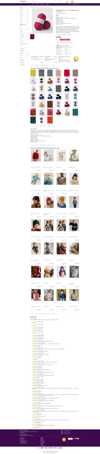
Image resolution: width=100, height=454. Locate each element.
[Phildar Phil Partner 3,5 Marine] (67, 88)
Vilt (20, 27)
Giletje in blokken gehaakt (35, 260)
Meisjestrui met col (47, 306)
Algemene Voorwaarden (47, 451)
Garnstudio (42, 440)
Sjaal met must (58, 283)
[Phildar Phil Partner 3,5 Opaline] (33, 104)
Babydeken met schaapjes (48, 167)
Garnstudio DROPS (23, 43)
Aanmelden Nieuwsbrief (23, 434)
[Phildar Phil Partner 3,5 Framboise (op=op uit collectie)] (67, 80)
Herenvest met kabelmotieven (61, 190)
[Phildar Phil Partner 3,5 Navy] (50, 96)
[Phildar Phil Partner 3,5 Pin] (75, 104)
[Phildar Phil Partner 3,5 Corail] (58, 80)
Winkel (37, 4)
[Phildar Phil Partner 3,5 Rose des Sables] (50, 112)
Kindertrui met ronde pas (60, 236)
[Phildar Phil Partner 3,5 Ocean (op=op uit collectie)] (75, 96)
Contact (21, 439)
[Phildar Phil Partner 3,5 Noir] (58, 96)
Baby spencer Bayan (72, 167)
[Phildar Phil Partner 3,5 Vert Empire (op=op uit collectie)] (33, 120)
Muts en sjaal (46, 283)
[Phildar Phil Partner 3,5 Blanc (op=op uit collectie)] (33, 80)
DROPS (42, 438)
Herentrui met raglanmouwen (36, 167)
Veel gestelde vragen (23, 440)
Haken (21, 17)
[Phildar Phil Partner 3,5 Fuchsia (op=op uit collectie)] (75, 80)
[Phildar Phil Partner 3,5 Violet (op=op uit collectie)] (41, 120)
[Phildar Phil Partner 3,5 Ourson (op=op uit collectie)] (50, 104)
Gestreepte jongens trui (60, 306)
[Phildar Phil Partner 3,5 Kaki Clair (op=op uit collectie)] (58, 88)
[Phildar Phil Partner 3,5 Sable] (67, 112)
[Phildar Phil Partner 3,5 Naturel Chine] (33, 96)
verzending (61, 45)
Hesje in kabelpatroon (47, 260)
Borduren (21, 10)
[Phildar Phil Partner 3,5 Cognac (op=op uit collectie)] (50, 80)
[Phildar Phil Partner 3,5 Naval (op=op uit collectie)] (41, 96)
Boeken (47, 4)
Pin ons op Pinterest (66, 433)
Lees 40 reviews (62, 13)
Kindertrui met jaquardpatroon (48, 236)
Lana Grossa (22, 50)
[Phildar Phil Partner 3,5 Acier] (41, 73)
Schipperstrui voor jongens (73, 236)
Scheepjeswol (22, 62)
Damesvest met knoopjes (73, 306)
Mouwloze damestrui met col (35, 306)
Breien (21, 12)
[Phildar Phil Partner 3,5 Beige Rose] (58, 73)
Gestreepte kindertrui (72, 213)
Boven (32, 65)
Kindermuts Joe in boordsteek (74, 190)
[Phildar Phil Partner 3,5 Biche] (75, 73)
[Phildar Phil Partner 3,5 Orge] (41, 104)
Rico (20, 57)
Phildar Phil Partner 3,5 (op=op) (45, 7)
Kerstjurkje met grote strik (35, 283)
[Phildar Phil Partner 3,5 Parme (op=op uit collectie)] (58, 104)
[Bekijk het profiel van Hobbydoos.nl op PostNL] (70, 439)
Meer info (39, 170)
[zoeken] (60, 2)
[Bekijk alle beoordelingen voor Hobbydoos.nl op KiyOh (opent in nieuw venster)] (68, 2)
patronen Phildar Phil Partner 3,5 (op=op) (66, 34)
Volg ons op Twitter (66, 432)
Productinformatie (42, 65)
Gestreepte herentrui (59, 260)
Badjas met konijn (72, 260)
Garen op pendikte (76, 4)
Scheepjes (42, 445)
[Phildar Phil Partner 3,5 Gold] (41, 88)
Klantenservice (22, 437)
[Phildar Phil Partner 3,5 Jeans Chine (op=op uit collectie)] (50, 88)
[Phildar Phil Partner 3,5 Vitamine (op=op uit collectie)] (50, 120)
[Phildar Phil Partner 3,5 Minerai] (75, 88)
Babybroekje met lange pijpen (36, 190)
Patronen (42, 4)
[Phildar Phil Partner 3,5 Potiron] (33, 112)
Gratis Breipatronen (23, 443)
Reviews (53, 65)
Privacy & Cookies (54, 451)
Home (33, 4)
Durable (21, 41)
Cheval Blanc (22, 36)
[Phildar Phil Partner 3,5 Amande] (50, 73)
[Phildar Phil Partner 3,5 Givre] (33, 88)
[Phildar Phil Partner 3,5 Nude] (67, 96)
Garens (21, 29)
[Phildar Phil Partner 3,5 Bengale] (67, 73)
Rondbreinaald (22, 441)
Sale (70, 4)
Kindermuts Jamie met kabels (61, 213)
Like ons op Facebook (67, 430)
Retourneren (22, 438)
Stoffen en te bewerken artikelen (23, 24)
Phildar (21, 55)
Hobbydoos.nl (32, 7)
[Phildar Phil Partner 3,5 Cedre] (41, 80)
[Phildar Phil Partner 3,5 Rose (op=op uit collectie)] (41, 112)
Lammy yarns (22, 48)
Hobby (21, 19)
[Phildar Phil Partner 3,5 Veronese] (75, 112)
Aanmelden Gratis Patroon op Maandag (26, 435)
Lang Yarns (42, 443)
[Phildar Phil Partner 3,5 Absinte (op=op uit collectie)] (33, 73)
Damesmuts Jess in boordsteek (47, 214)
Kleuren (36, 65)
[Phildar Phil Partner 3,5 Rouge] (58, 112)
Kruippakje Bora (59, 167)
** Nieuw (21, 7)
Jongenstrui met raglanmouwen (71, 284)
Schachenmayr (22, 60)
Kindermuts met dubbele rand (36, 236)
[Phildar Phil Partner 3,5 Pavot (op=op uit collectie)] (67, 104)
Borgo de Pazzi (22, 34)
